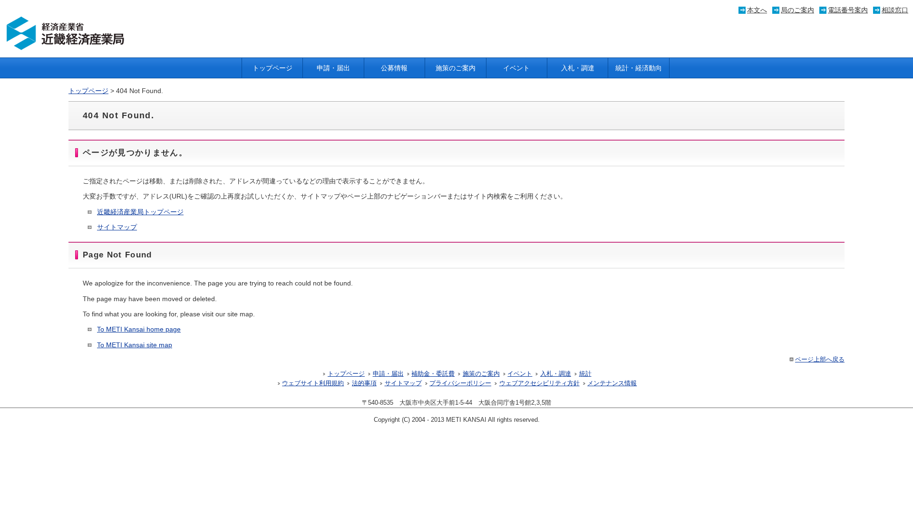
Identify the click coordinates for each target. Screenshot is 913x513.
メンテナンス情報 (612, 383)
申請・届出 (333, 68)
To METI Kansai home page (139, 329)
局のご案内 (797, 10)
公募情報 (394, 68)
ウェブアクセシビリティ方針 (539, 383)
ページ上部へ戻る (820, 359)
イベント (516, 68)
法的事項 (364, 383)
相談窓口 (895, 10)
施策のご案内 (456, 68)
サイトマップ (117, 227)
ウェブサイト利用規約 (313, 383)
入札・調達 (577, 68)
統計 (585, 373)
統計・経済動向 (638, 68)
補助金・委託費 (433, 373)
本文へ (757, 10)
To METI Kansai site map (134, 345)
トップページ (272, 68)
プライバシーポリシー (460, 383)
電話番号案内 (848, 10)
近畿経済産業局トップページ (140, 212)
